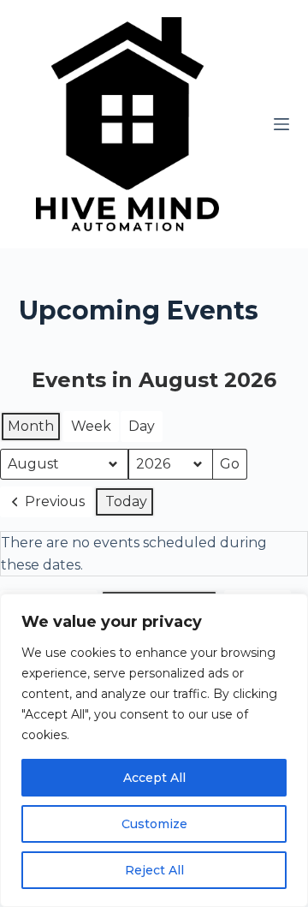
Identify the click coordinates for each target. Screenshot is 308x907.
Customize (154, 824)
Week (91, 426)
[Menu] (281, 124)
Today (126, 501)
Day (141, 426)
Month (31, 426)
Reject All (154, 870)
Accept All (154, 777)
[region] (154, 750)
